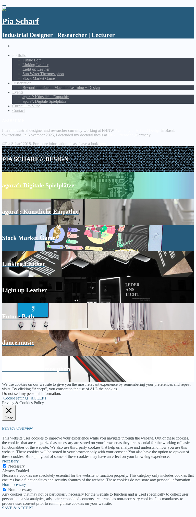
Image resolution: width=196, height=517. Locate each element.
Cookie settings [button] (15, 398)
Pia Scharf (20, 21)
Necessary (16, 466)
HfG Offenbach (120, 135)
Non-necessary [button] (14, 484)
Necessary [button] (10, 461)
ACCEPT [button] (39, 398)
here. (103, 143)
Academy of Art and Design (137, 130)
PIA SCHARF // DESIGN (35, 159)
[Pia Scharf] (12, 9)
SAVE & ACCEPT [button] (17, 508)
